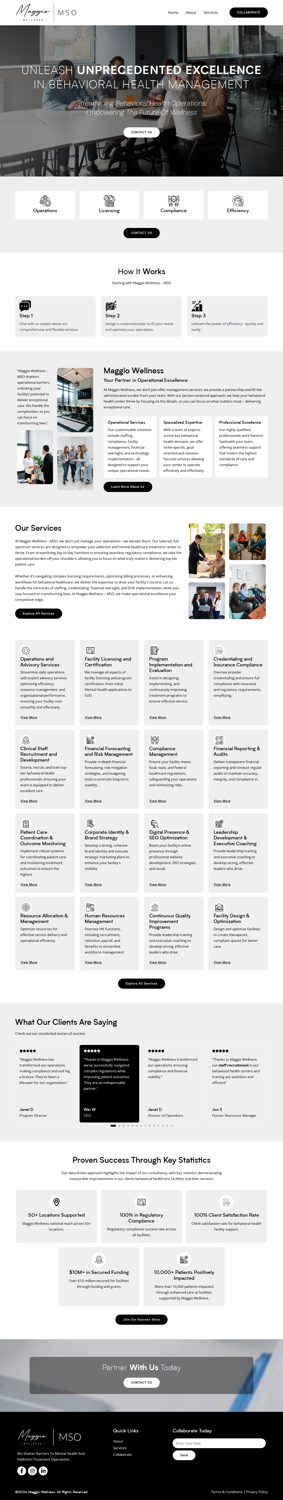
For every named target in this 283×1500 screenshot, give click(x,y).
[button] (113, 1126)
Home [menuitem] (173, 12)
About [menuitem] (191, 12)
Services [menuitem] (211, 12)
